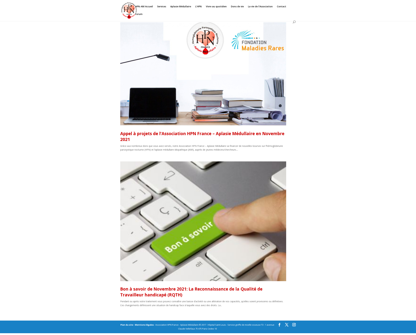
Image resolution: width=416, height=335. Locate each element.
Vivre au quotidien (216, 6)
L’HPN (198, 6)
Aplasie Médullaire (180, 6)
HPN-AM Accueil (144, 6)
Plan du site (126, 324)
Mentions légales (144, 324)
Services (161, 6)
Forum (139, 14)
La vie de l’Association (260, 6)
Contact (281, 6)
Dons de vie (237, 6)
